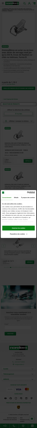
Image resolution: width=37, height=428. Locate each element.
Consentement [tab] (6, 197)
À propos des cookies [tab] (28, 197)
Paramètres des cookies (17, 234)
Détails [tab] (16, 197)
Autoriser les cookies (18, 228)
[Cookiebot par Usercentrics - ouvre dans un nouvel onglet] (27, 192)
